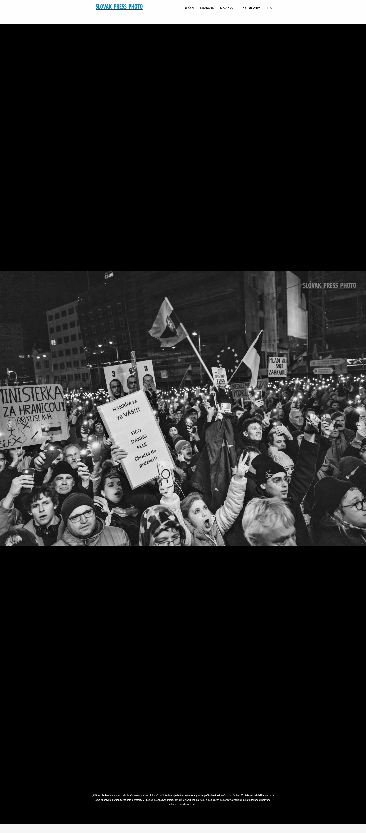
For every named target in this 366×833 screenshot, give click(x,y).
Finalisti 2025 (250, 7)
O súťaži (187, 7)
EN (269, 7)
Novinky (226, 7)
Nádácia (207, 7)
